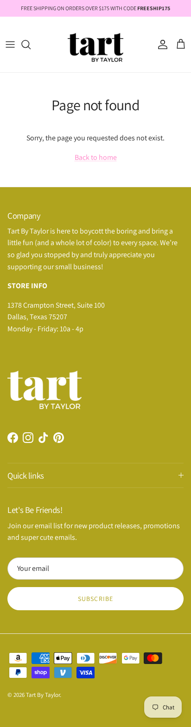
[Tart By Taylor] (95, 44)
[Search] (30, 44)
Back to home (96, 157)
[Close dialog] (171, 263)
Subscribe (95, 598)
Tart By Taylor (43, 695)
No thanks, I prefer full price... (95, 455)
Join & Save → (95, 433)
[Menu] (10, 44)
